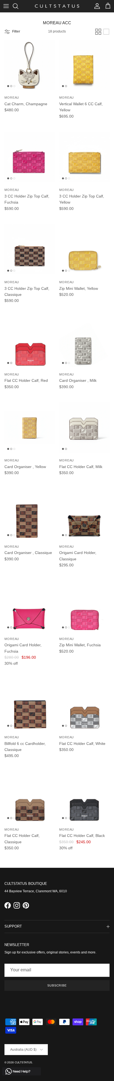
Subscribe (57, 985)
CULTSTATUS (23, 1062)
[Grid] (98, 31)
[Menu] (6, 6)
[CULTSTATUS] (57, 6)
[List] (106, 31)
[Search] (18, 6)
